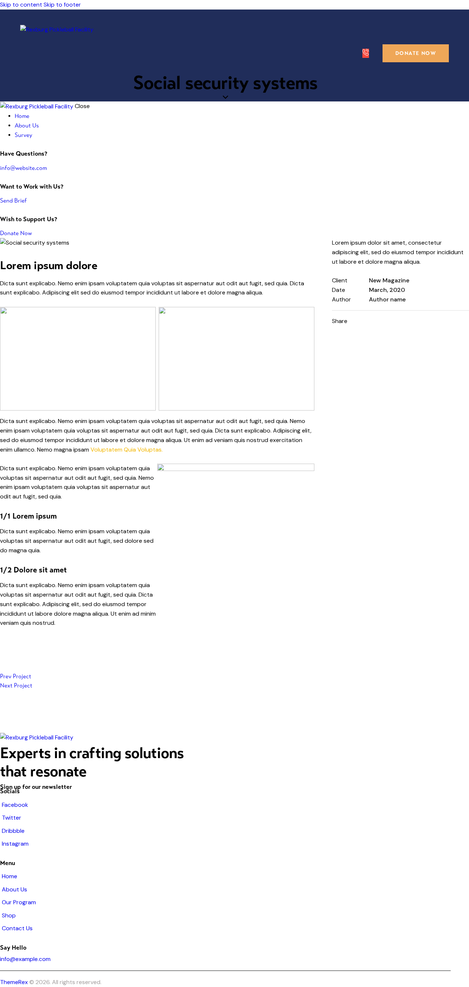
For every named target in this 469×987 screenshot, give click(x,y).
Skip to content (21, 4)
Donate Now (16, 233)
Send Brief (13, 200)
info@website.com (23, 167)
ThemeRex (14, 982)
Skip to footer (62, 4)
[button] (404, 321)
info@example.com (25, 959)
